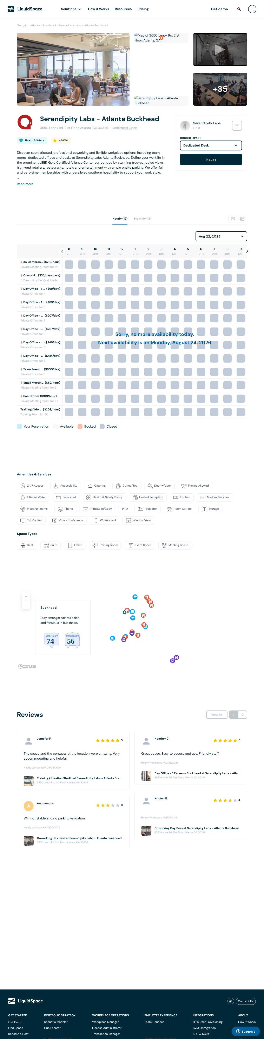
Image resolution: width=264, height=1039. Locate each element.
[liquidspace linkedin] (230, 1001)
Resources (123, 9)
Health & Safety (34, 140)
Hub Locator (52, 1028)
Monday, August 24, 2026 (181, 342)
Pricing (143, 9)
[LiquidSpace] (25, 1001)
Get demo (219, 9)
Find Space (15, 1028)
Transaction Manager (106, 1034)
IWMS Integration (204, 1028)
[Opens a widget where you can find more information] (245, 1032)
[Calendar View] (242, 219)
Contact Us (245, 1001)
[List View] (233, 219)
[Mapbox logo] (27, 666)
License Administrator (106, 1028)
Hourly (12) (119, 219)
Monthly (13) (143, 219)
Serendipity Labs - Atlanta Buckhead (83, 25)
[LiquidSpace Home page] (25, 9)
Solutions (69, 9)
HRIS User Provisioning (208, 1022)
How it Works (98, 9)
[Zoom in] (26, 596)
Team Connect (154, 1022)
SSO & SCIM (201, 1034)
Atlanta (35, 25)
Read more (25, 184)
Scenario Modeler (55, 1022)
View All (217, 714)
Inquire (211, 159)
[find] (239, 9)
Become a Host (18, 1034)
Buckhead (49, 25)
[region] (132, 628)
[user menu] (252, 9)
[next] (242, 714)
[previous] (233, 714)
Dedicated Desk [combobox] (196, 145)
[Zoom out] (26, 605)
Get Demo (15, 1022)
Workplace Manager (105, 1022)
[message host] (237, 126)
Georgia (22, 25)
